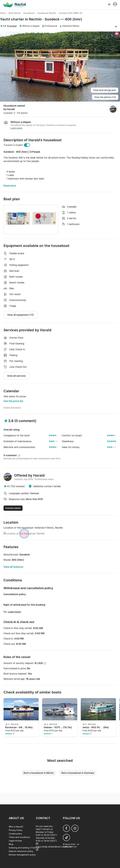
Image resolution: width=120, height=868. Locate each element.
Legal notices (15, 840)
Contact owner (13, 508)
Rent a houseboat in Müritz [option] (39, 772)
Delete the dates (12, 407)
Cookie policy (15, 833)
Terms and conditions (19, 837)
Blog (11, 844)
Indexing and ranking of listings (24, 847)
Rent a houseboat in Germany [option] (77, 772)
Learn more (14, 611)
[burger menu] (109, 4)
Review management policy (22, 854)
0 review (11, 26)
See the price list (13, 401)
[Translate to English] (27, 145)
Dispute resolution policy (21, 851)
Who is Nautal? (16, 826)
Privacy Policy (15, 830)
